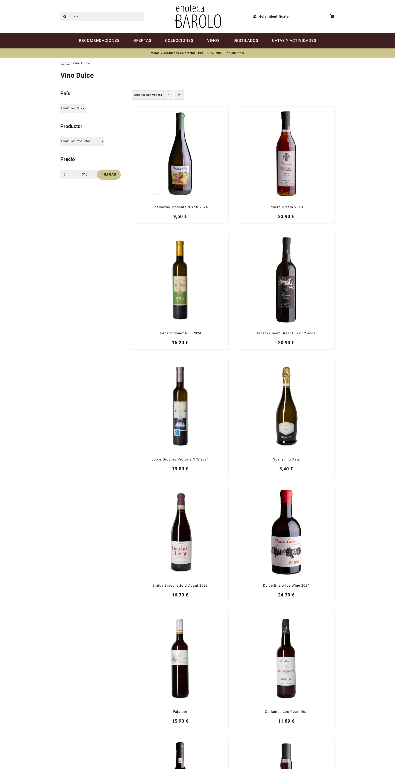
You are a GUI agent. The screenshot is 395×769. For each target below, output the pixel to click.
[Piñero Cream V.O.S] (286, 165)
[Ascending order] (178, 94)
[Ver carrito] (332, 16)
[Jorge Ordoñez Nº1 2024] (180, 291)
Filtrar (108, 174)
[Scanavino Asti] (286, 417)
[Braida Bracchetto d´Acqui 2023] (180, 543)
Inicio (65, 63)
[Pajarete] (180, 669)
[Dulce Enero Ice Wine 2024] (286, 543)
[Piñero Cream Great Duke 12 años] (286, 291)
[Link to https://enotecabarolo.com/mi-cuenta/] (255, 16)
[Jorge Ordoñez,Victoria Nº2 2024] (180, 417)
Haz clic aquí (234, 53)
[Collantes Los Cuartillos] (286, 669)
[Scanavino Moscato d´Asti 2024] (180, 165)
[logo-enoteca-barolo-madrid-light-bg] (197, 6)
